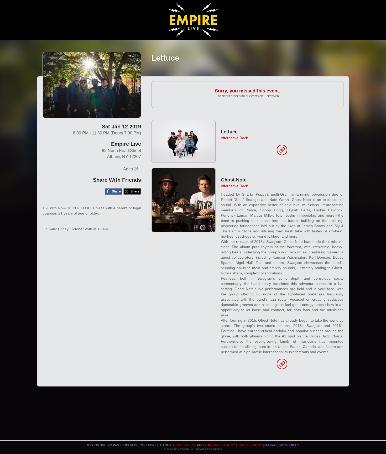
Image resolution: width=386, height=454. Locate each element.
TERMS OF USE (185, 445)
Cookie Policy (250, 445)
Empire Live (126, 144)
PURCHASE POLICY (220, 445)
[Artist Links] (282, 151)
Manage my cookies (281, 445)
